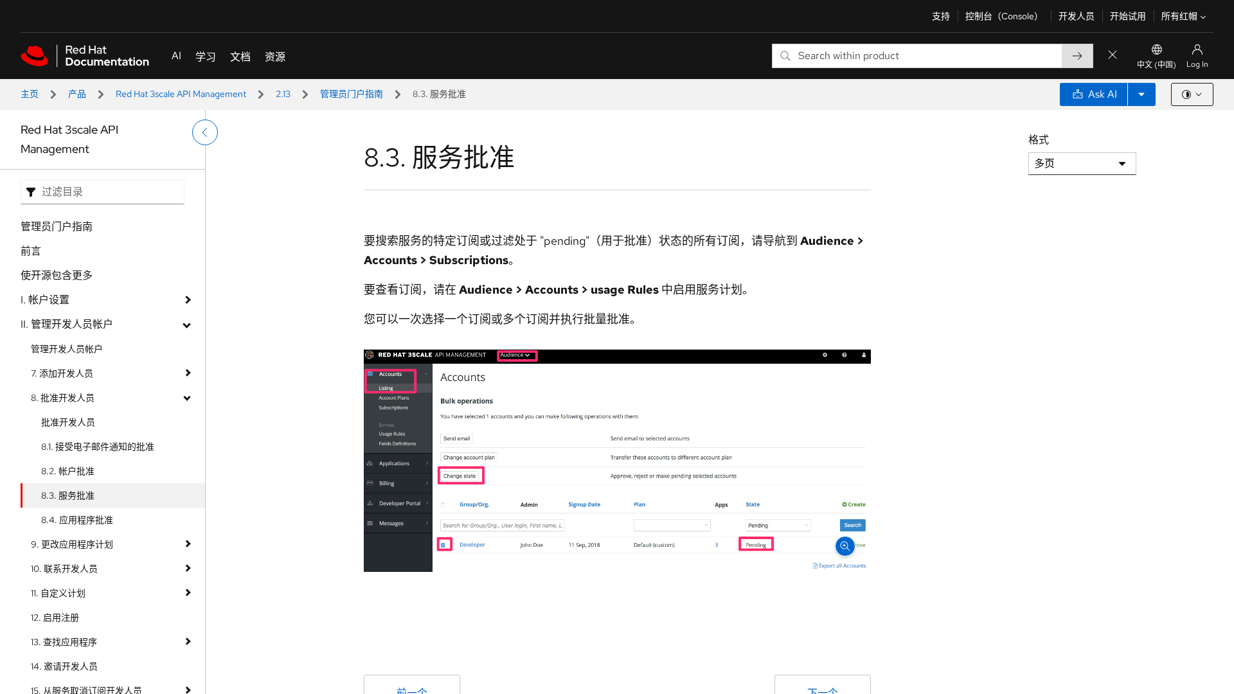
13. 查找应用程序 (64, 642)
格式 (1038, 140)
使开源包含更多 (57, 275)
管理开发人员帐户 (67, 349)
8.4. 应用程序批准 (77, 520)
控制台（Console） (1004, 16)
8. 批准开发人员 (62, 398)
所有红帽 (1179, 16)
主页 (30, 94)
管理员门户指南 (351, 94)
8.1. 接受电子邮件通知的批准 (97, 446)
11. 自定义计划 (58, 593)
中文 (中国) (1156, 65)
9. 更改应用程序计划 (72, 544)
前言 (31, 251)
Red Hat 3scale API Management (181, 94)
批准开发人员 (68, 422)
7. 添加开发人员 (62, 373)
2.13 (283, 94)
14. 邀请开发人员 (64, 666)
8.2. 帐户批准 (67, 471)
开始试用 (1128, 16)
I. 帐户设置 (45, 300)
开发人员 (1077, 16)
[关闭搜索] (1113, 55)
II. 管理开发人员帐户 (67, 324)
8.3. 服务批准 (67, 495)
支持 (941, 16)
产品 (77, 94)
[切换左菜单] (205, 132)
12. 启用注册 (55, 617)
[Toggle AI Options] (1141, 94)
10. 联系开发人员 (64, 568)
